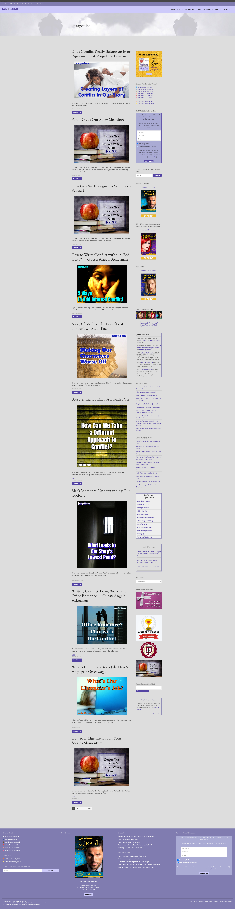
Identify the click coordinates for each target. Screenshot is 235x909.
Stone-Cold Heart (148, 187)
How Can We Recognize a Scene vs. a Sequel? (101, 188)
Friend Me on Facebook (145, 89)
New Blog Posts (144, 144)
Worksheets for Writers (226, 901)
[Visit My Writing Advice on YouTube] (22, 4)
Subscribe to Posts (38, 3)
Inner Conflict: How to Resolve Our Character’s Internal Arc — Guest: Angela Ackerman (148, 423)
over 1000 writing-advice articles (149, 340)
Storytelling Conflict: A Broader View (102, 399)
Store (210, 901)
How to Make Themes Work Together (148, 407)
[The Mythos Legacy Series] (149, 326)
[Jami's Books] (149, 318)
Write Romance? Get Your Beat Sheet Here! (132, 856)
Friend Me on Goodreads (145, 91)
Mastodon (3, 1)
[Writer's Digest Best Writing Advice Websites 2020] (149, 640)
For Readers (189, 9)
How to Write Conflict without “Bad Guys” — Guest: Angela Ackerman (100, 257)
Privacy (216, 901)
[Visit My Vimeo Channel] (28, 4)
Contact (201, 901)
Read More (77, 112)
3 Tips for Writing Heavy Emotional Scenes (132, 859)
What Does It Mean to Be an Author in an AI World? (135, 845)
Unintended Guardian (148, 270)
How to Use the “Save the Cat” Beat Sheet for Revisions (136, 867)
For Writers (207, 9)
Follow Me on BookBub (145, 93)
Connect (225, 9)
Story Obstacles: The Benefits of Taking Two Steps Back (97, 326)
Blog (199, 9)
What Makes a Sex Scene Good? (146, 392)
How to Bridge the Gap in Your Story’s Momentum (96, 741)
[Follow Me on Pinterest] (17, 4)
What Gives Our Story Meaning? (98, 119)
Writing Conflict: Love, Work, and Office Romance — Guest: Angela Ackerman (99, 596)
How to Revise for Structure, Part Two (148, 482)
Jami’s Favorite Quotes (148, 700)
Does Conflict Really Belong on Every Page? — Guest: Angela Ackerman (102, 54)
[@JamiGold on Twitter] (2, 4)
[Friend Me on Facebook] (5, 4)
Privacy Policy (152, 157)
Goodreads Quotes (157, 713)
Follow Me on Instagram (145, 97)
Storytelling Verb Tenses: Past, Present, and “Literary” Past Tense (139, 864)
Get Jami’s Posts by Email (145, 103)
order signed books (152, 347)
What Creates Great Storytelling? (146, 395)
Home (173, 9)
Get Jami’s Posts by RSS (145, 101)
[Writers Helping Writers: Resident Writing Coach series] (149, 677)
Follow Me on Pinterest (145, 95)
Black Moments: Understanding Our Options (101, 493)
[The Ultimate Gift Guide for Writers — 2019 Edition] (149, 608)
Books (179, 9)
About (217, 9)
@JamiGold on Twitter (144, 87)
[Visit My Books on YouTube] (25, 4)
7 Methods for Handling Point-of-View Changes (133, 862)
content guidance (145, 349)
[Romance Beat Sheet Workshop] (149, 76)
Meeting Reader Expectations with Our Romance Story (136, 836)
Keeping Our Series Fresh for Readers (148, 404)
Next (89, 808)
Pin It (73, 478)
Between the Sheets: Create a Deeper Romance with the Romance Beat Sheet (149, 554)
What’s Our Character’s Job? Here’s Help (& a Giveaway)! (100, 670)
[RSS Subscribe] (31, 4)
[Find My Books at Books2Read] (14, 4)
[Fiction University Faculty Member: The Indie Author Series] (149, 658)
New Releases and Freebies (147, 146)
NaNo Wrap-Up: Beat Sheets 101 (146, 473)
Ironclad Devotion (148, 230)
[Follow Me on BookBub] (11, 4)
